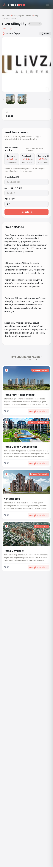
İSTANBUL (36, 370)
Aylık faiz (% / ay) (13, 188)
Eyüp (36, 16)
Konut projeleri (18, 16)
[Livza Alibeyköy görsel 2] (10, 99)
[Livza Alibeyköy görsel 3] (22, 99)
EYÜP (46, 526)
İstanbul (29, 16)
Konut (9, 116)
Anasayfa (6, 16)
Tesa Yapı (7, 28)
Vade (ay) (9, 198)
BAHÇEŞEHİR (43, 474)
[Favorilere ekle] (6, 370)
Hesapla (25, 212)
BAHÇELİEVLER (43, 422)
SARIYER (45, 370)
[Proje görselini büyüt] (26, 64)
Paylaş (46, 33)
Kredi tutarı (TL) (12, 177)
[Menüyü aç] (48, 4)
